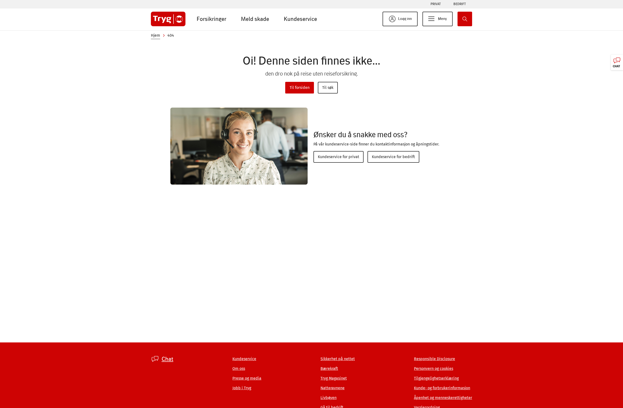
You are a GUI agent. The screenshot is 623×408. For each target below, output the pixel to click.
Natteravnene (333, 388)
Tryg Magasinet (334, 378)
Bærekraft (329, 368)
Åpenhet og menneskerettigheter (443, 397)
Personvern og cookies (433, 368)
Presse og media (246, 378)
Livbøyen (329, 397)
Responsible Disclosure (434, 359)
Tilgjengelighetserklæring (436, 378)
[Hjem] (168, 19)
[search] (465, 19)
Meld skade (255, 19)
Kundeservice (300, 19)
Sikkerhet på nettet (338, 359)
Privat (436, 4)
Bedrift (459, 4)
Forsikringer (211, 19)
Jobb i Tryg (241, 388)
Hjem (155, 35)
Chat (167, 359)
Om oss (238, 368)
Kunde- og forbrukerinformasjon (442, 388)
